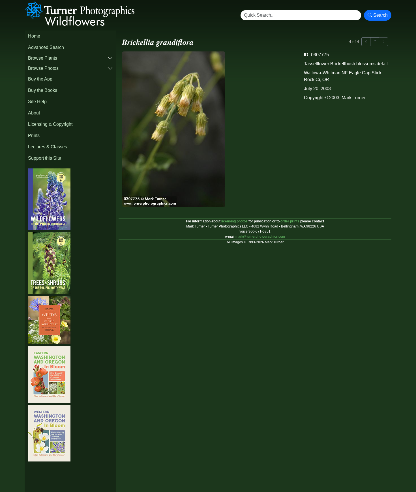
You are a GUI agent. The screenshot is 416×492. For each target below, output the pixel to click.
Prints (34, 135)
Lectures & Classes (47, 146)
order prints (289, 221)
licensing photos (234, 221)
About (34, 112)
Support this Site (44, 158)
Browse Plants (42, 58)
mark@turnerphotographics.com (260, 237)
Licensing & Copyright (50, 124)
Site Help (37, 101)
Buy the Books (42, 90)
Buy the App (40, 79)
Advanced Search (46, 47)
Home (34, 36)
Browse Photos (43, 68)
